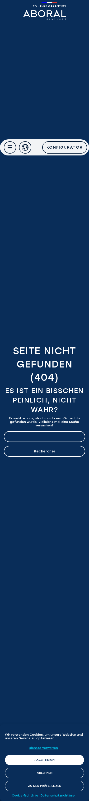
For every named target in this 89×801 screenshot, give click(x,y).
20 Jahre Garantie (49, 6)
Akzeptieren (44, 759)
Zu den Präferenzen (44, 786)
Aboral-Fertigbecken (44, 15)
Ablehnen (44, 772)
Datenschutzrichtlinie (58, 795)
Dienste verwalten (43, 748)
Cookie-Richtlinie (25, 795)
